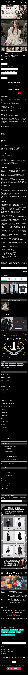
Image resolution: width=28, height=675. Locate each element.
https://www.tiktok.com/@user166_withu (10, 258)
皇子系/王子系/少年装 (6, 374)
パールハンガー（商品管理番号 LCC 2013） (9, 66)
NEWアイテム (4, 427)
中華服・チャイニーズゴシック (7, 400)
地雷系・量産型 (4, 395)
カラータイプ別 (4, 433)
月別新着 (3, 424)
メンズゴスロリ (4, 421)
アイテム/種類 (4, 397)
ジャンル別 (3, 383)
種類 (2, 61)
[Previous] (1, 33)
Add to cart (14, 85)
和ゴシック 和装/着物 (5, 406)
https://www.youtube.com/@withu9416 (9, 256)
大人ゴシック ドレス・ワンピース (8, 403)
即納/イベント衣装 (5, 380)
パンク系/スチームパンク (6, 392)
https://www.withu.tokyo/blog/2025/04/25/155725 (12, 239)
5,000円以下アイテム (5, 386)
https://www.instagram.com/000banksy (9, 250)
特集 (2, 418)
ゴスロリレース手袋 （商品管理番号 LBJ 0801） (10, 71)
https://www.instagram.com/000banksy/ (10, 163)
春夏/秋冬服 (3, 430)
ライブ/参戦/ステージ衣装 (6, 389)
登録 (25, 500)
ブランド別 (3, 409)
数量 (2, 76)
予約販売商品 (4, 415)
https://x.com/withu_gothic (7, 248)
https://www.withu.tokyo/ (6, 155)
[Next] (26, 33)
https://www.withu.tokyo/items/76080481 (10, 103)
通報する (25, 271)
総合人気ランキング (5, 377)
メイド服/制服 (4, 412)
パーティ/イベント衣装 (6, 438)
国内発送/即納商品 (5, 435)
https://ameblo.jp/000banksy (7, 253)
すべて (4, 278)
